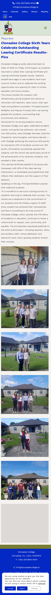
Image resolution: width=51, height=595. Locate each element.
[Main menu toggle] (45, 28)
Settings (34, 588)
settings (41, 583)
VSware (34, 12)
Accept (10, 588)
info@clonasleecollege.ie (25, 7)
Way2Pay (44, 12)
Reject (22, 588)
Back (10, 38)
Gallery (25, 12)
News (5, 12)
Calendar (14, 12)
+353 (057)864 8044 (25, 3)
